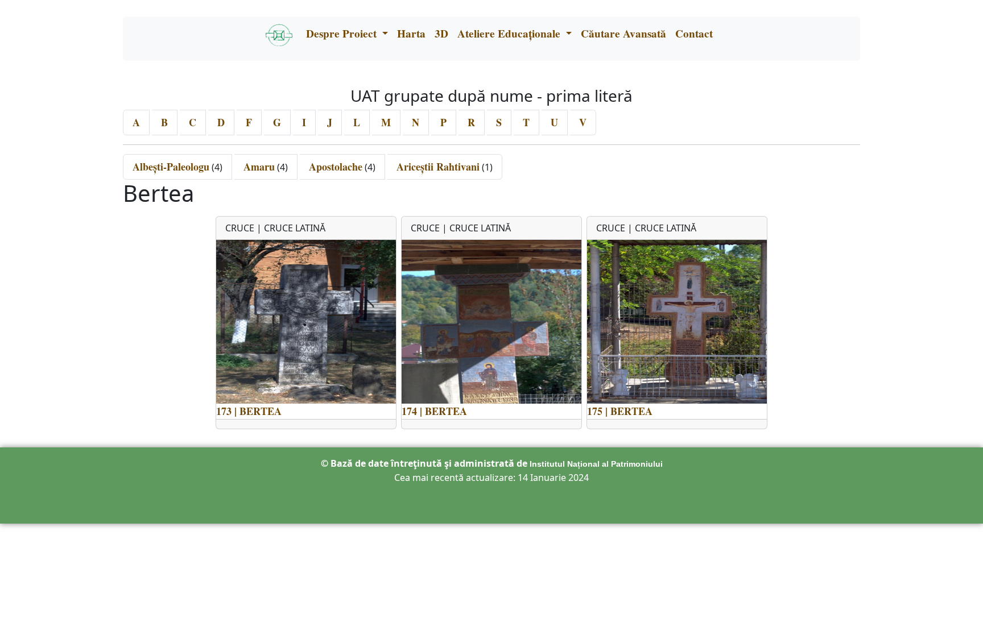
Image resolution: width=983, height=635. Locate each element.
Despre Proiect (342, 33)
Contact (694, 33)
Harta (411, 33)
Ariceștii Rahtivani (438, 166)
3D (441, 33)
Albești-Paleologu (171, 166)
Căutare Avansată (623, 33)
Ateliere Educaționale (510, 33)
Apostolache (335, 166)
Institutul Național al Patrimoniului (596, 463)
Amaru (259, 166)
